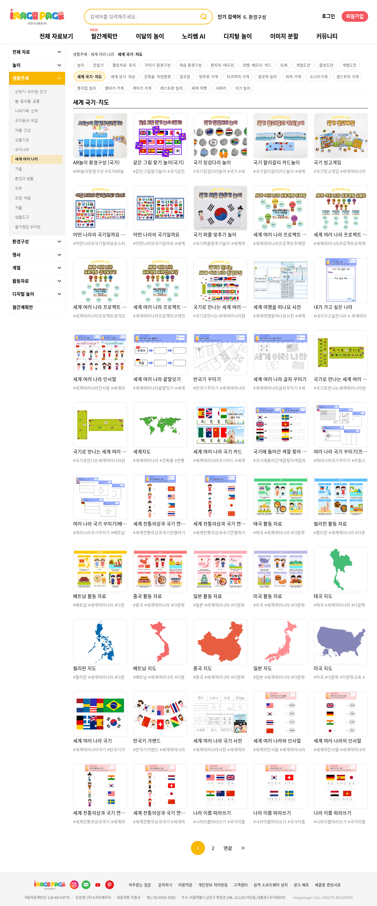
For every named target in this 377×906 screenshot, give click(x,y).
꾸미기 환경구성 (158, 65)
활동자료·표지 (124, 65)
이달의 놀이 (150, 36)
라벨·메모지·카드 (257, 65)
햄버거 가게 (114, 88)
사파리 (221, 88)
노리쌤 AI (194, 36)
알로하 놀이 (267, 76)
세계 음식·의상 (123, 76)
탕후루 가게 (208, 76)
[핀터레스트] (109, 884)
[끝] (243, 848)
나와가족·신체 (26, 111)
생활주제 (80, 54)
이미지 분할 (284, 36)
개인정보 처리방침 (213, 884)
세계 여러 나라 (26, 159)
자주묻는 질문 (140, 884)
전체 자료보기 (56, 36)
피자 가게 (293, 76)
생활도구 (22, 217)
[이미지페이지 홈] (49, 884)
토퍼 (283, 65)
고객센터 (241, 884)
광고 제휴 (301, 884)
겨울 (18, 208)
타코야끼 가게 (238, 76)
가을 (18, 169)
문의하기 (165, 884)
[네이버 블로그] (86, 884)
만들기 (98, 65)
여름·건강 (23, 130)
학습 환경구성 (190, 65)
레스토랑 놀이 (171, 88)
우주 (18, 188)
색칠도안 (303, 65)
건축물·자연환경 (157, 76)
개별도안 (349, 65)
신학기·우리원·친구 (31, 92)
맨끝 (228, 848)
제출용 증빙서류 (328, 884)
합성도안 (326, 65)
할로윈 (185, 76)
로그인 (328, 16)
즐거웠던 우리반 (28, 227)
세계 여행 (199, 88)
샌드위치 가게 (347, 76)
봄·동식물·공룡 (27, 101)
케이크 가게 (142, 88)
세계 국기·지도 (89, 76)
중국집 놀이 (86, 88)
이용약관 (185, 884)
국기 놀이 (242, 88)
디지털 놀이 (238, 36)
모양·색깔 (23, 198)
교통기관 (22, 140)
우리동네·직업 (26, 121)
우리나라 (22, 150)
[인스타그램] (74, 884)
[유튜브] (97, 884)
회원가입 (355, 16)
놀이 (80, 65)
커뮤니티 (327, 36)
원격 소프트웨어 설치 (271, 884)
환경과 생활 (24, 179)
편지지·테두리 (222, 65)
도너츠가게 (319, 76)
